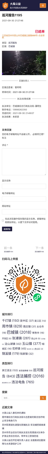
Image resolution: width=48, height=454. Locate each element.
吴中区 (27, 320)
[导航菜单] (43, 5)
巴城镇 (11, 46)
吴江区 (40, 320)
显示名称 (6, 180)
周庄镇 (29, 326)
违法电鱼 (23, 382)
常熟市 (38, 332)
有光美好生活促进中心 (19, 452)
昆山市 (35, 338)
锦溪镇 (10, 353)
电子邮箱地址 (8, 193)
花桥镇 (19, 348)
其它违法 (10, 370)
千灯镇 (10, 320)
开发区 (6, 338)
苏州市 (30, 349)
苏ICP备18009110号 (40, 452)
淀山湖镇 (13, 343)
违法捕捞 (30, 376)
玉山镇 (31, 344)
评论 (5, 145)
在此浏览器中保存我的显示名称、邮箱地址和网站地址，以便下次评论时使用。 (25, 220)
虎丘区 (38, 349)
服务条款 (30, 452)
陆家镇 (26, 353)
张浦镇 (21, 338)
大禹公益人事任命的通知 (13, 413)
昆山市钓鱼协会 (6, 452)
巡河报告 (12, 42)
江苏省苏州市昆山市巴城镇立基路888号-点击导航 (23, 36)
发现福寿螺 (25, 370)
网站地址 (6, 206)
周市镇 (12, 326)
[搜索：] (24, 398)
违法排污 (6, 383)
